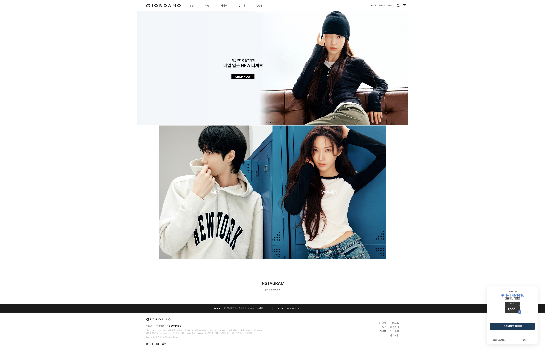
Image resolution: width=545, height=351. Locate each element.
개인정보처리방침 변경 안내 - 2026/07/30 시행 (243, 308)
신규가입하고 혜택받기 (512, 326)
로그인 (373, 6)
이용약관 (160, 326)
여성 (207, 5)
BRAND (395, 323)
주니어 (241, 5)
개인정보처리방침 (174, 326)
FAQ (384, 327)
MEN (215, 192)
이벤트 (383, 331)
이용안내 (150, 326)
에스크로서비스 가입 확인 (242, 333)
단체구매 (394, 331)
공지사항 (394, 335)
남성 (191, 5)
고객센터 (391, 6)
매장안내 (394, 327)
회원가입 (382, 6)
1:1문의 (382, 323)
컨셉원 (259, 5)
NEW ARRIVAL (293, 308)
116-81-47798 (164, 333)
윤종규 (259, 330)
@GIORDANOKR (272, 290)
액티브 (224, 5)
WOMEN (329, 192)
